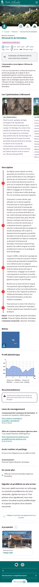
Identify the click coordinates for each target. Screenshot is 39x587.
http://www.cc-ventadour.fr (12, 389)
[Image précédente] (2, 13)
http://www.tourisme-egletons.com (15, 407)
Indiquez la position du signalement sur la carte (21, 487)
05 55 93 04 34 (7, 412)
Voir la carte (18, 582)
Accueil (6, 32)
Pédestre (15, 32)
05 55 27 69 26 (7, 393)
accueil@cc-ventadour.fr (11, 391)
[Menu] (36, 2)
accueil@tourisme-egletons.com (14, 410)
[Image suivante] (36, 13)
